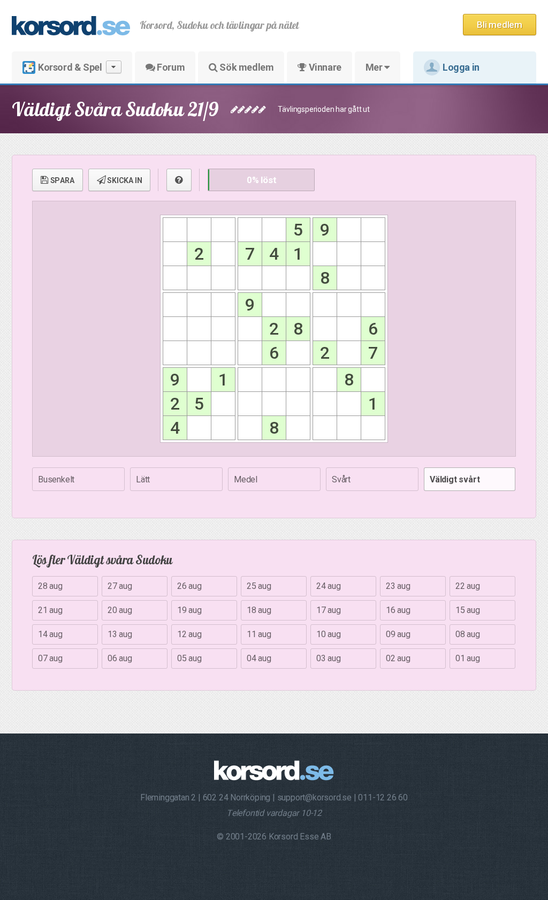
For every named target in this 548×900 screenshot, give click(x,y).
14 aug (50, 634)
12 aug (189, 634)
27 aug (120, 586)
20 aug (120, 610)
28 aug (50, 586)
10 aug (328, 634)
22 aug (467, 586)
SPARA (61, 180)
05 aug (189, 658)
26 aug (189, 586)
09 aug (398, 634)
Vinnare (324, 67)
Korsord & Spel (70, 67)
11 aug (259, 634)
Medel (245, 479)
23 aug (398, 586)
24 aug (328, 586)
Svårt (341, 479)
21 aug (50, 610)
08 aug (467, 634)
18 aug (259, 610)
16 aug (398, 610)
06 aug (120, 658)
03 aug (328, 658)
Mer (375, 67)
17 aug (328, 610)
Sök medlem (246, 67)
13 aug (120, 634)
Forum (170, 67)
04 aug (259, 658)
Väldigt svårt (455, 479)
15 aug (467, 610)
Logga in (461, 67)
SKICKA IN (123, 180)
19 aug (189, 610)
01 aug (467, 658)
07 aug (50, 658)
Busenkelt (56, 479)
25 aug (259, 586)
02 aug (398, 658)
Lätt (143, 479)
